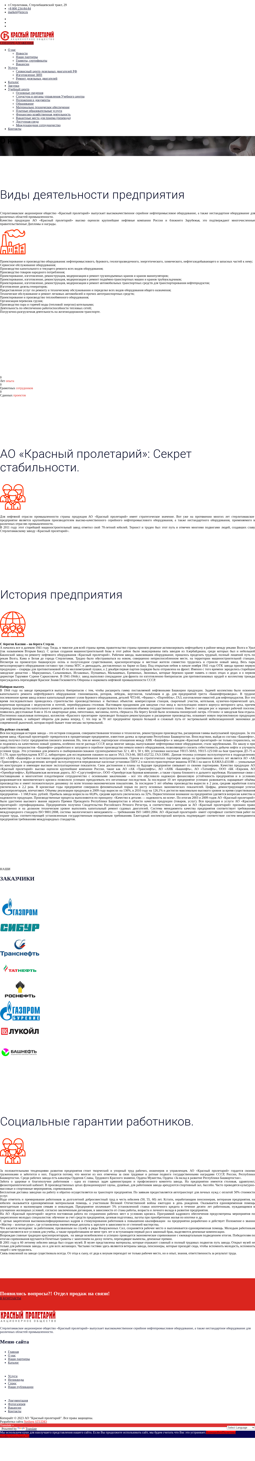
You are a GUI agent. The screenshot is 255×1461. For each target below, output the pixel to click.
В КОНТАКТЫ (10, 1298)
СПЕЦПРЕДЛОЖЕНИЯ (17, 43)
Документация (18, 1400)
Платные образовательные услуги (39, 111)
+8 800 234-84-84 (19, 8)
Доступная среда (27, 121)
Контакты (14, 128)
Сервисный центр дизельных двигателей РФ (46, 71)
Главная (13, 1351)
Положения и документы (33, 100)
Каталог (13, 82)
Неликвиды (16, 1379)
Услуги (13, 67)
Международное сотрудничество (38, 125)
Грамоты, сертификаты (31, 60)
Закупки (13, 85)
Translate (31, 1428)
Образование (25, 103)
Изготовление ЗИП (29, 75)
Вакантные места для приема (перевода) (43, 118)
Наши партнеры (27, 57)
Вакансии (22, 64)
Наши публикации (20, 1387)
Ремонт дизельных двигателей (36, 78)
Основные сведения (29, 93)
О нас (12, 49)
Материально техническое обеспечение (43, 107)
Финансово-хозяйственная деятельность (43, 114)
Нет (219, 1432)
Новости (22, 53)
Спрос (12, 1383)
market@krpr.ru (18, 12)
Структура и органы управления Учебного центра (50, 96)
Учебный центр (18, 89)
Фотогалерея (16, 1404)
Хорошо (211, 1432)
